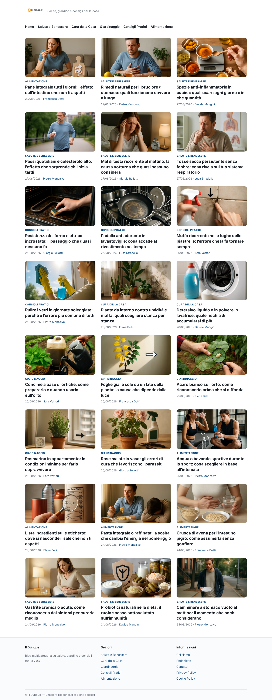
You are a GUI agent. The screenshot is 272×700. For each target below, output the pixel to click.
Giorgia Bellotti (128, 178)
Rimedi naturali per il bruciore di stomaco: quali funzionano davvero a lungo (135, 92)
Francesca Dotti (53, 98)
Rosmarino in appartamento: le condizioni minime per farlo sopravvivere (55, 464)
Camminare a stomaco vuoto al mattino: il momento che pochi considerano (207, 613)
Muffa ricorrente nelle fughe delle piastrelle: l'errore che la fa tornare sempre (210, 241)
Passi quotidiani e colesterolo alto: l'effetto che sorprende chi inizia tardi (58, 167)
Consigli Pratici (135, 27)
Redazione (183, 660)
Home (29, 27)
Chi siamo (183, 654)
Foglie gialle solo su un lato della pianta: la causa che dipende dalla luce (134, 390)
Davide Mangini (205, 104)
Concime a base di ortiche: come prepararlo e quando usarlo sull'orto (57, 390)
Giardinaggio (110, 27)
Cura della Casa (84, 27)
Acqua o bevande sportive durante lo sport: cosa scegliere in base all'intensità (210, 464)
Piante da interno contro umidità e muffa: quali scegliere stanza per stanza (134, 315)
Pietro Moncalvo (129, 104)
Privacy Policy (186, 672)
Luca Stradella (204, 178)
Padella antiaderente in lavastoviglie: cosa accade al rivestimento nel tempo (129, 241)
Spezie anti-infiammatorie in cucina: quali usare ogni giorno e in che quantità (211, 92)
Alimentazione (162, 27)
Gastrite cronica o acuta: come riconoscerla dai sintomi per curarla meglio (60, 613)
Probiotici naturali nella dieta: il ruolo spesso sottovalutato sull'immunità (131, 613)
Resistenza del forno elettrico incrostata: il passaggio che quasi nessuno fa (58, 241)
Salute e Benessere (53, 27)
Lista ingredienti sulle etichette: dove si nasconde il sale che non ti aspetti (58, 538)
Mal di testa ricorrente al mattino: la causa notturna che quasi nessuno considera (135, 167)
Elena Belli (126, 327)
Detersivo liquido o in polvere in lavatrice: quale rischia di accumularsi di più (207, 315)
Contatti (181, 666)
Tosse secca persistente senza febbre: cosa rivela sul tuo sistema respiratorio (210, 167)
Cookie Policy (185, 678)
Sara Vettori (202, 252)
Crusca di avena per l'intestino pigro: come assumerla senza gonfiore (206, 538)
